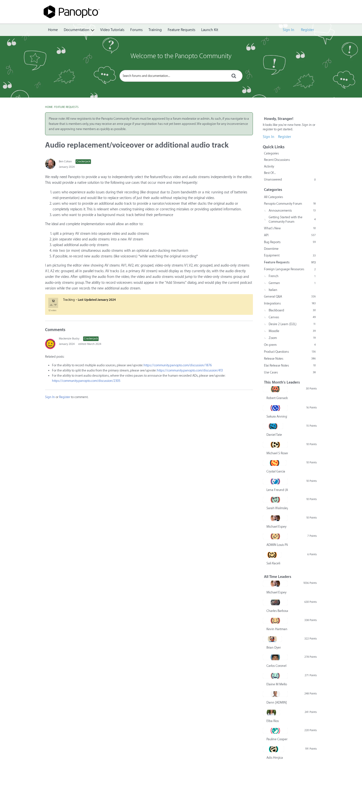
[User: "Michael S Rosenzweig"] (275, 445)
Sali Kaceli (273, 563)
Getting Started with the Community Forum (292, 219)
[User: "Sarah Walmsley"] (275, 500)
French (292, 276)
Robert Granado (277, 398)
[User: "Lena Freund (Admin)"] (275, 481)
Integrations (290, 303)
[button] (51, 305)
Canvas (292, 317)
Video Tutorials (112, 30)
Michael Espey (276, 526)
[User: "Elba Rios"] (271, 712)
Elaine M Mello (276, 684)
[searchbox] (181, 76)
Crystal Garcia (275, 471)
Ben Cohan (65, 161)
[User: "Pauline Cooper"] (275, 731)
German (292, 283)
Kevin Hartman (276, 629)
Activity (269, 166)
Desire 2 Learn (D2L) (292, 324)
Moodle (292, 331)
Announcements (292, 210)
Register (307, 30)
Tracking (69, 300)
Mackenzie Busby (69, 338)
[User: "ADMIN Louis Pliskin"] (275, 536)
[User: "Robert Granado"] (275, 389)
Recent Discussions (277, 160)
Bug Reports (290, 242)
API (290, 235)
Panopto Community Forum (290, 203)
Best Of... (270, 173)
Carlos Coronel (276, 666)
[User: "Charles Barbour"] (275, 602)
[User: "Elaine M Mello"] (275, 676)
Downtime (271, 249)
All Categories (273, 197)
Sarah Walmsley (277, 508)
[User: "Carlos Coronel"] (275, 657)
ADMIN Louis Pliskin (277, 545)
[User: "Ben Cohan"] (50, 164)
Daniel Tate (274, 435)
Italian (273, 290)
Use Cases (290, 372)
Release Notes (290, 358)
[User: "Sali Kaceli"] (272, 555)
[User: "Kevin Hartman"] (275, 620)
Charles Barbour (277, 611)
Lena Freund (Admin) (277, 490)
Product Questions (290, 352)
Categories (271, 153)
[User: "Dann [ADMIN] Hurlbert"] (275, 694)
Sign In (288, 30)
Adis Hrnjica (274, 757)
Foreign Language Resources (290, 269)
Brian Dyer (273, 647)
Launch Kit (209, 30)
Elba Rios (272, 721)
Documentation (76, 30)
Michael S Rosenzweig (277, 453)
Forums (136, 30)
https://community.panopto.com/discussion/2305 (86, 381)
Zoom (292, 338)
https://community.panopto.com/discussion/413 (190, 370)
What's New (290, 228)
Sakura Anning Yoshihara (277, 416)
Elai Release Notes (290, 365)
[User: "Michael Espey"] (275, 518)
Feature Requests (181, 30)
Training (155, 30)
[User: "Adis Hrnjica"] (273, 749)
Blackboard (292, 310)
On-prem (290, 345)
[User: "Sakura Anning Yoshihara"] (275, 408)
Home (53, 30)
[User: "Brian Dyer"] (272, 639)
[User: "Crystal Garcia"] (274, 463)
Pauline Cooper (276, 739)
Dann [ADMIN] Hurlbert (277, 702)
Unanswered (290, 179)
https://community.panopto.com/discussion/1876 (178, 365)
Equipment (290, 255)
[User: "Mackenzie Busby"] (50, 344)
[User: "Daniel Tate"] (273, 426)
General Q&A (290, 296)
